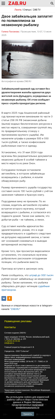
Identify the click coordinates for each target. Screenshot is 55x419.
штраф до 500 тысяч (41, 275)
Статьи (27, 9)
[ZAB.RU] (17, 4)
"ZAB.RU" (15, 309)
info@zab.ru (9, 343)
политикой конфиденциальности (29, 406)
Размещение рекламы (18, 321)
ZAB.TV (36, 9)
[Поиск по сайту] (52, 3)
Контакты (10, 327)
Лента (18, 9)
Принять (27, 414)
